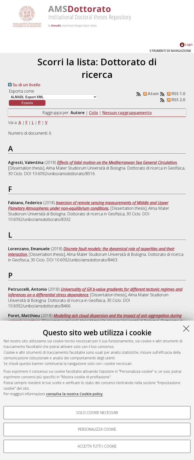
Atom (153, 93)
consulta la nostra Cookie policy (74, 393)
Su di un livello (26, 85)
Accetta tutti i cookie (97, 446)
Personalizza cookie (97, 429)
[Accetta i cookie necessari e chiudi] (186, 328)
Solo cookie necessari (97, 412)
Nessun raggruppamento (127, 112)
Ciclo (93, 112)
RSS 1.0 (178, 93)
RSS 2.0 (178, 99)
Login (188, 44)
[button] (27, 103)
